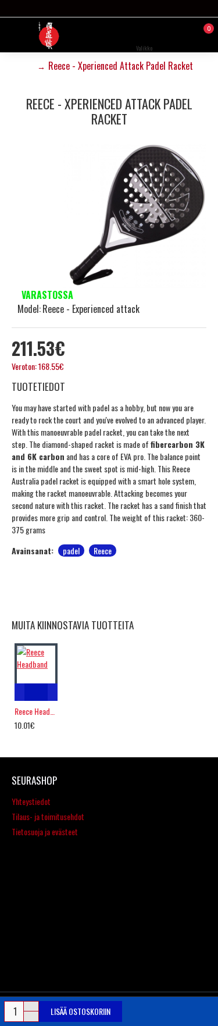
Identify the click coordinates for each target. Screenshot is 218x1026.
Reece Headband (36, 711)
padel (71, 550)
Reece (103, 550)
